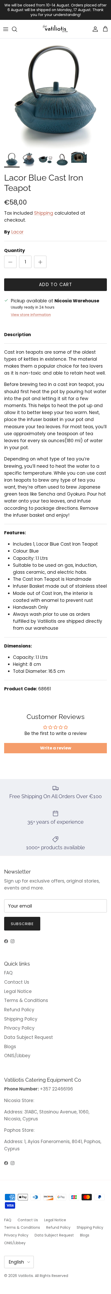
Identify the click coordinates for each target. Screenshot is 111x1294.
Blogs (10, 1047)
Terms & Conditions (26, 1000)
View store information (31, 314)
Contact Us (16, 982)
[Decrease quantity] (10, 262)
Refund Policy (19, 1010)
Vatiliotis (25, 1275)
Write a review (55, 748)
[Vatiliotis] (55, 29)
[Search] (17, 29)
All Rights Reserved (51, 1275)
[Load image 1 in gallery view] (55, 93)
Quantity (14, 251)
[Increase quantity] (40, 262)
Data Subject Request (28, 1037)
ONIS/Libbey (17, 1056)
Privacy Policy (19, 1028)
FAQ (8, 973)
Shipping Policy (20, 1019)
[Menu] (5, 29)
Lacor (17, 232)
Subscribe (22, 923)
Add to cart (55, 284)
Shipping (43, 213)
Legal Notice (18, 991)
